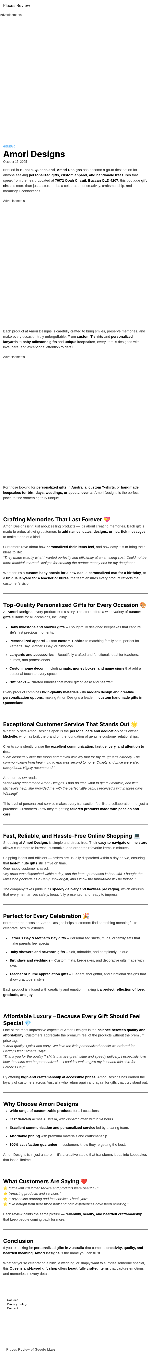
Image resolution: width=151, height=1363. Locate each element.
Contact (12, 1308)
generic (9, 146)
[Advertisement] (75, 76)
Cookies (12, 1299)
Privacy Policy (17, 1304)
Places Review (16, 5)
